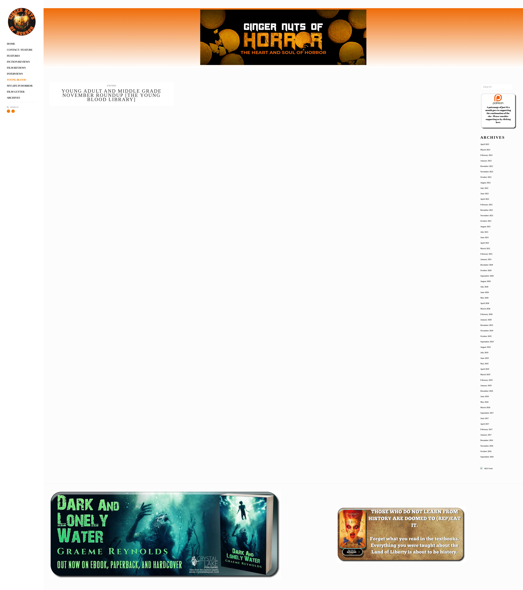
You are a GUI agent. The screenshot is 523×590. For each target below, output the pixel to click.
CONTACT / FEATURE (19, 49)
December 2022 (486, 166)
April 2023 (484, 144)
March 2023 (485, 150)
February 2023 (486, 155)
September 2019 (487, 342)
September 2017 (487, 413)
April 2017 (484, 424)
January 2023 (486, 161)
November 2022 (486, 172)
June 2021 (484, 237)
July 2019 (484, 353)
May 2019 (484, 364)
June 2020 (484, 292)
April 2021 (484, 243)
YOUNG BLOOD (16, 79)
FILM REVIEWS (16, 67)
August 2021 (485, 227)
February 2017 (486, 429)
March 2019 (485, 375)
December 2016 (486, 440)
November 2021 (486, 216)
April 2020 (484, 303)
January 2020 (486, 320)
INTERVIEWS (15, 73)
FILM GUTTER (15, 91)
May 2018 (484, 402)
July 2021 (484, 232)
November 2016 (486, 446)
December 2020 (486, 265)
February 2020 (486, 314)
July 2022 (484, 188)
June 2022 (484, 194)
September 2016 (487, 457)
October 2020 (485, 270)
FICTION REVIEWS (18, 61)
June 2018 (484, 396)
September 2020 (487, 276)
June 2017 (484, 418)
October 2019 (485, 336)
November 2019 (486, 331)
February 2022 (486, 205)
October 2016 (485, 451)
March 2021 (485, 249)
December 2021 (486, 210)
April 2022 (484, 199)
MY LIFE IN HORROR (19, 85)
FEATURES (13, 55)
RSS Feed (488, 469)
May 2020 (484, 298)
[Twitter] (8, 111)
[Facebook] (13, 111)
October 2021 (485, 221)
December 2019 (486, 325)
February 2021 (486, 254)
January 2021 (486, 259)
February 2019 (486, 380)
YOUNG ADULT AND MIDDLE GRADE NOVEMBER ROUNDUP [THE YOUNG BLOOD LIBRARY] (112, 95)
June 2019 (484, 358)
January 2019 (486, 386)
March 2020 (485, 309)
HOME (11, 43)
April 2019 (484, 369)
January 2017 (486, 435)
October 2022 (485, 177)
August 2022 (485, 183)
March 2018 (485, 408)
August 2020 (485, 281)
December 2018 (486, 391)
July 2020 (484, 287)
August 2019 (485, 347)
